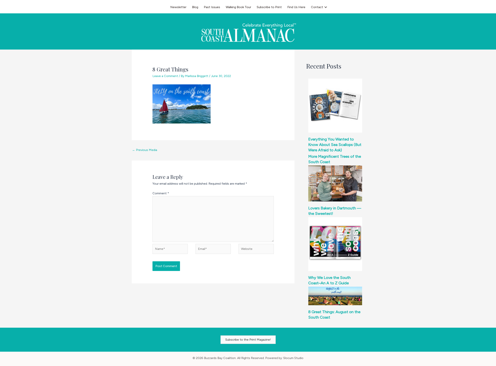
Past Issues (212, 7)
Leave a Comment (165, 76)
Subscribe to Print (269, 7)
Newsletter (178, 7)
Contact (317, 7)
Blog (195, 7)
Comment (160, 193)
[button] (325, 7)
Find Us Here (296, 7)
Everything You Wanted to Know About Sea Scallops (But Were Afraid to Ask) (334, 144)
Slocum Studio (293, 358)
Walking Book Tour (238, 7)
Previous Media (144, 150)
